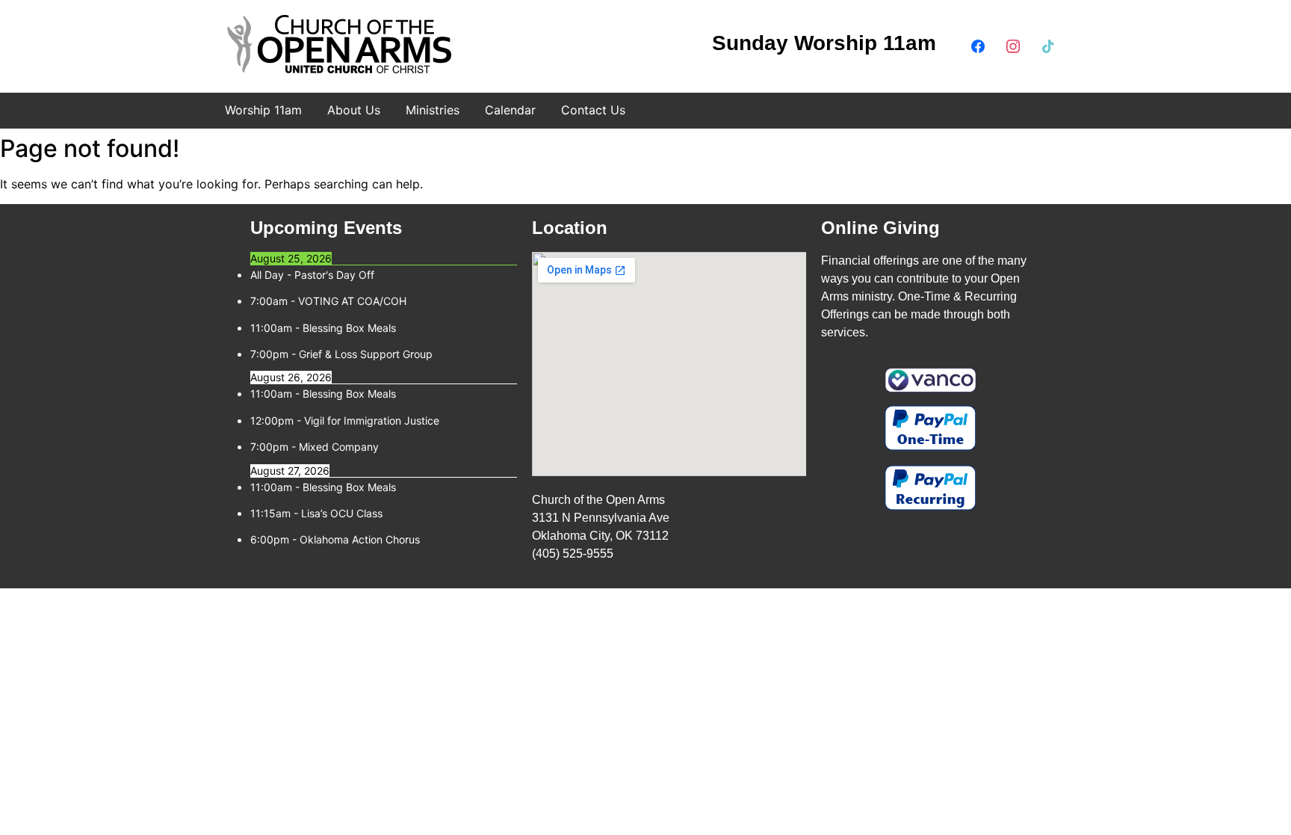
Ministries (432, 109)
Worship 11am (263, 109)
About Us (353, 109)
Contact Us (593, 109)
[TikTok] (1048, 44)
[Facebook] (978, 44)
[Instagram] (1013, 44)
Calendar (510, 109)
